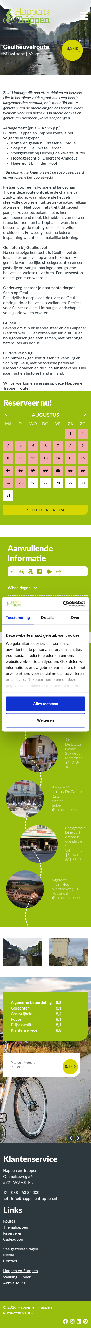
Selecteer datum (45, 510)
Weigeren (45, 720)
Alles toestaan (45, 704)
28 (58, 483)
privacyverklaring (18, 1312)
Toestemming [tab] (18, 617)
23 (83, 470)
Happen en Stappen (20, 1271)
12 (33, 458)
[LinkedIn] (79, 1322)
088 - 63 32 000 (25, 1193)
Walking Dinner (17, 1277)
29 (70, 483)
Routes (9, 1221)
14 (58, 458)
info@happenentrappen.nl (34, 1199)
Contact (10, 1261)
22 (70, 470)
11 (21, 458)
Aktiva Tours (14, 1283)
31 (8, 495)
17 (8, 470)
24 (8, 483)
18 (21, 470)
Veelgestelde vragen (20, 1249)
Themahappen (15, 1227)
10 (8, 458)
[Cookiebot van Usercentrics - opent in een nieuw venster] (64, 603)
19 (33, 470)
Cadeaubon (13, 1239)
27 (45, 483)
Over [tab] (75, 617)
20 (45, 470)
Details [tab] (47, 617)
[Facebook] (65, 1322)
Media (8, 1255)
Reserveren (12, 1233)
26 (33, 483)
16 (83, 458)
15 (70, 458)
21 (58, 470)
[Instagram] (72, 1322)
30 (83, 483)
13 (45, 458)
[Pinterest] (85, 1322)
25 (21, 483)
